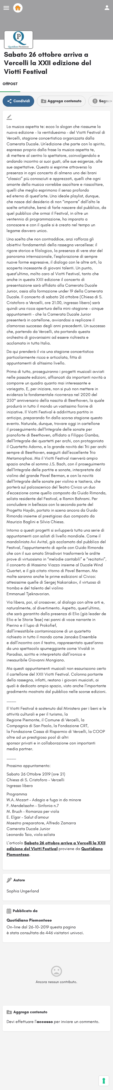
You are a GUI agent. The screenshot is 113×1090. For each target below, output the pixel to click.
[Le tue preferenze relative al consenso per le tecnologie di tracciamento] (104, 1081)
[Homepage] (18, 8)
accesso (45, 1021)
